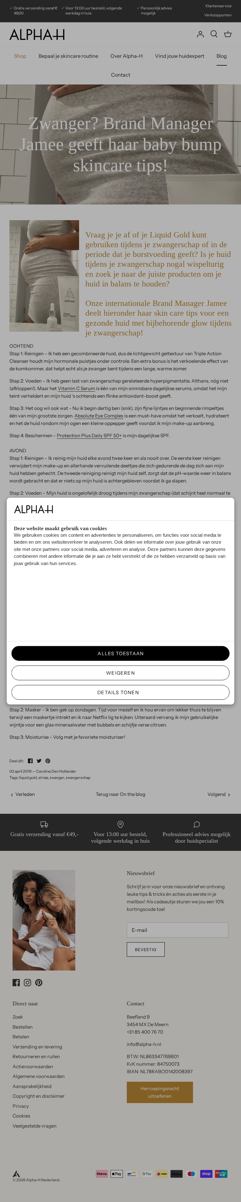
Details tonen (118, 692)
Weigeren (120, 673)
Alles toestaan (118, 653)
